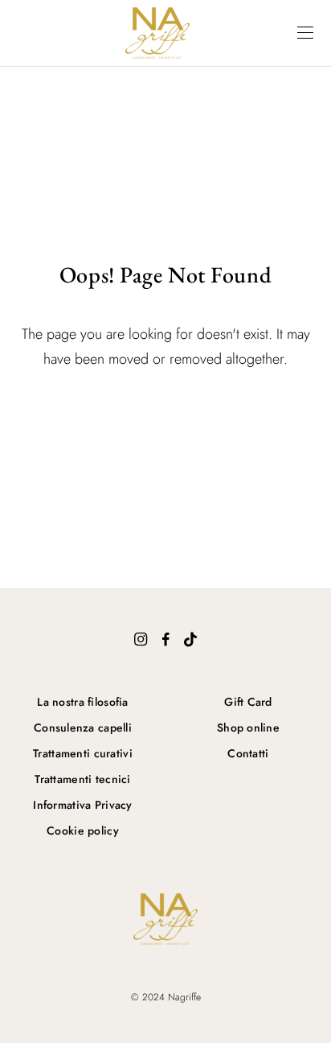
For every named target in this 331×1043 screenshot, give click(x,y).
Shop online (248, 727)
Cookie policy (83, 830)
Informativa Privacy (82, 805)
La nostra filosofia (82, 702)
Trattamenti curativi (83, 753)
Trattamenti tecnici (82, 779)
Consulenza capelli (83, 727)
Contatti (247, 753)
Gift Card (248, 702)
